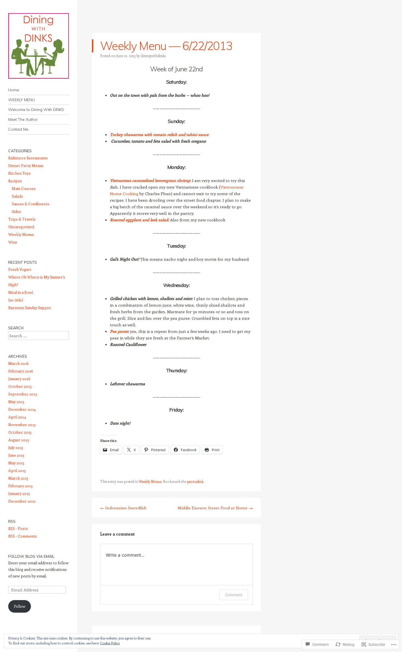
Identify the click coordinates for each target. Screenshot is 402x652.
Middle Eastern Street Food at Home (215, 507)
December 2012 (22, 501)
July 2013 (15, 447)
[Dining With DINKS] (38, 46)
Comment (233, 594)
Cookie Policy (110, 643)
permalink (195, 481)
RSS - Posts (18, 528)
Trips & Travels (22, 219)
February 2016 (20, 371)
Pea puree (119, 331)
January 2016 (19, 378)
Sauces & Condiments (30, 203)
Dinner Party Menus (25, 165)
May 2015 (16, 401)
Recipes (15, 180)
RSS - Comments (22, 536)
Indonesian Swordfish (123, 507)
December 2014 (22, 409)
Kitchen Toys (19, 173)
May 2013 (16, 462)
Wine (12, 242)
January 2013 (19, 493)
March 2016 (18, 363)
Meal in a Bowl (20, 292)
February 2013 (20, 485)
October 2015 (20, 386)
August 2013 (18, 439)
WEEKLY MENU (21, 99)
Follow (19, 606)
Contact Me (18, 129)
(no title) (15, 299)
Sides (16, 211)
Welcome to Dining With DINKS (36, 109)
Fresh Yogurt (19, 269)
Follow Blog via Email (31, 556)
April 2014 (17, 416)
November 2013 (22, 424)
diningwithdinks (153, 55)
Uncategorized (21, 226)
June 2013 (16, 455)
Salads (17, 196)
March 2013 (18, 478)
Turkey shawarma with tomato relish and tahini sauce (159, 134)
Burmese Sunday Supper (29, 307)
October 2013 (19, 432)
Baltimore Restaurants (28, 157)
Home (13, 89)
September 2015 (22, 394)
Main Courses (24, 188)
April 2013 (17, 470)
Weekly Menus (150, 481)
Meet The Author (23, 119)
